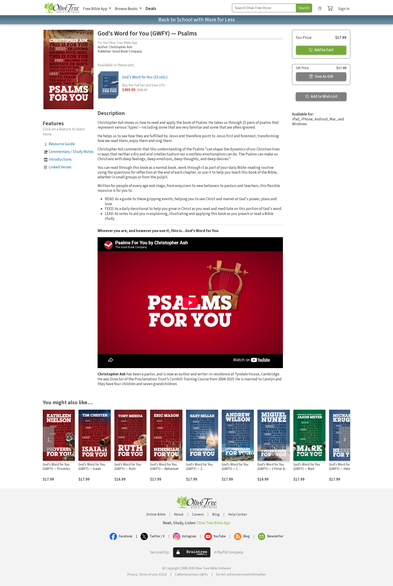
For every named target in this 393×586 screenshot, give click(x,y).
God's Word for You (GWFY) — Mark (306, 466)
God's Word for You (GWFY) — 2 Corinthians (199, 469)
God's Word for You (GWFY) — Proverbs (56, 466)
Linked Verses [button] (60, 167)
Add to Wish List (323, 96)
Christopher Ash (120, 47)
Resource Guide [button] (62, 144)
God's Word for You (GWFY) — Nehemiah (164, 466)
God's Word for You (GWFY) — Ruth (127, 466)
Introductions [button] (60, 159)
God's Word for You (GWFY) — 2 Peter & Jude (271, 469)
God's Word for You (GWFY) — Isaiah (91, 466)
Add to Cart (323, 50)
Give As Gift (323, 76)
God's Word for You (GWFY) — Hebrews (342, 466)
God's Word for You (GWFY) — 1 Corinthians (235, 469)
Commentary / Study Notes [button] (71, 152)
